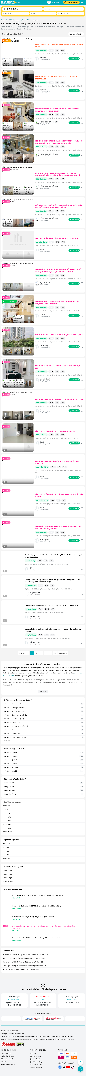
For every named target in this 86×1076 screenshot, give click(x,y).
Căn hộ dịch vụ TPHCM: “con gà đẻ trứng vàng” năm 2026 (23, 962)
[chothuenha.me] (54, 1018)
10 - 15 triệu (7, 817)
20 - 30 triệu (7, 824)
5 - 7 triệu (6, 810)
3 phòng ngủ (7, 878)
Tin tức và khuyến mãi (8, 1065)
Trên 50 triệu (7, 832)
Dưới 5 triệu (7, 806)
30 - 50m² (6, 847)
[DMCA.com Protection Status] (20, 1044)
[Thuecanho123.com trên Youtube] (68, 1067)
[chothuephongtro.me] (75, 1018)
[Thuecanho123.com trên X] (64, 1067)
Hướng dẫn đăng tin (7, 1056)
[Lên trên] (80, 1062)
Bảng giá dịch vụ (6, 1053)
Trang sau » (63, 653)
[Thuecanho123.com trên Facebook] (60, 1067)
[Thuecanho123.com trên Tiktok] (72, 1067)
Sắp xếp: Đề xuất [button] (76, 34)
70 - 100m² (6, 855)
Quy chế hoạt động (36, 1062)
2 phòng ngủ (7, 874)
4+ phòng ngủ (8, 881)
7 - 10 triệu (6, 813)
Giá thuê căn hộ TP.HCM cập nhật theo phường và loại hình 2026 (25, 955)
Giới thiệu (33, 1053)
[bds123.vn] (11, 1018)
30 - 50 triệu (7, 828)
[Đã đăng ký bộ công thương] (8, 1044)
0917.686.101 (47, 1003)
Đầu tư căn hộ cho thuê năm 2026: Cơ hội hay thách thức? (23, 969)
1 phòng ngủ (7, 870)
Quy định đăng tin (35, 1059)
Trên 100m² (7, 858)
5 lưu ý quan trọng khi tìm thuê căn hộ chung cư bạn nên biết (24, 966)
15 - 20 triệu (7, 821)
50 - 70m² (6, 851)
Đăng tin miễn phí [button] (72, 2)
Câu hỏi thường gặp (7, 1059)
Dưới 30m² (6, 844)
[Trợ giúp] (80, 1069)
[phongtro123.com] (32, 1018)
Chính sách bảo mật (36, 1065)
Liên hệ (3, 1062)
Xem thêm (43, 692)
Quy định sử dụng (35, 1056)
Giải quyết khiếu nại (36, 1067)
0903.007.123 (18, 1003)
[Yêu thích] (81, 58)
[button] (53, 2)
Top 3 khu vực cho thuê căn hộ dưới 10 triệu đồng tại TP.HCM (24, 958)
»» (55, 653)
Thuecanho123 (73, 1003)
